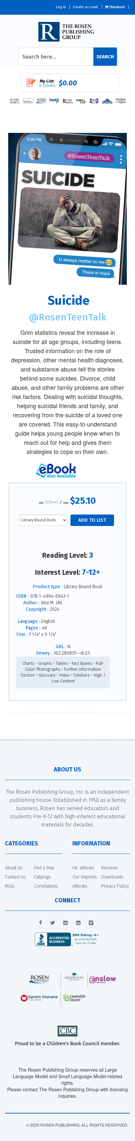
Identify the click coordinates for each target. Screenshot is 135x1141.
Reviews (109, 868)
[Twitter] (52, 923)
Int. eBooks (83, 868)
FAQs (10, 886)
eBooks (79, 886)
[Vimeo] (91, 923)
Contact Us (15, 877)
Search (105, 57)
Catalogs (42, 877)
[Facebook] (40, 923)
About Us (14, 868)
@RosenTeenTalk (67, 317)
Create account (85, 7)
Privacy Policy (115, 886)
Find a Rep (44, 868)
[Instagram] (65, 923)
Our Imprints (84, 877)
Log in (61, 7)
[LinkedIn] (78, 923)
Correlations (46, 886)
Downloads (112, 877)
